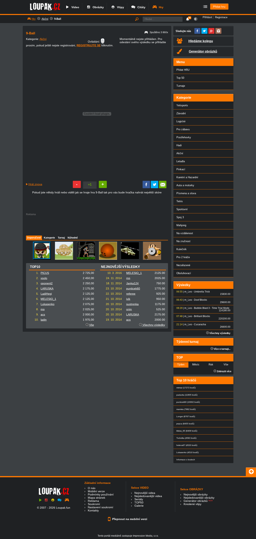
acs (43, 314)
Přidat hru (219, 6)
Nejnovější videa (144, 492)
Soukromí (94, 504)
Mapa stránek (96, 497)
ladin (44, 319)
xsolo (44, 278)
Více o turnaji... (221, 349)
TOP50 (138, 502)
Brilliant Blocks (202, 316)
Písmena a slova (186, 193)
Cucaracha (200, 324)
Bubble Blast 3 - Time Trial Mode (211, 308)
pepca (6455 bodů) (185, 424)
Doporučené (34, 238)
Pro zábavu (183, 129)
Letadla (180, 161)
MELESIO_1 (48, 298)
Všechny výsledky (153, 324)
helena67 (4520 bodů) (186, 445)
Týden (180, 364)
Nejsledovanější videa (148, 496)
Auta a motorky (185, 185)
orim (129, 309)
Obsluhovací (183, 273)
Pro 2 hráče (183, 257)
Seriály (138, 499)
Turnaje (180, 85)
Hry (160, 7)
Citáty (140, 7)
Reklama (93, 500)
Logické (180, 121)
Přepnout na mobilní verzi (129, 519)
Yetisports (182, 105)
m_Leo (188, 291)
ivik (128, 298)
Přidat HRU (182, 69)
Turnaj (61, 238)
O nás (91, 488)
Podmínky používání (101, 494)
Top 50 (180, 77)
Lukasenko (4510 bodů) (187, 452)
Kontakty (93, 510)
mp (43, 309)
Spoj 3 (180, 217)
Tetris (179, 201)
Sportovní (182, 209)
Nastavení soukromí (100, 507)
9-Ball (57, 18)
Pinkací (180, 169)
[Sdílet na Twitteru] (154, 187)
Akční (45, 18)
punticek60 (133, 288)
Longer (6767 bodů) (185, 416)
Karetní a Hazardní (187, 177)
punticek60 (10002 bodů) (188, 402)
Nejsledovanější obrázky (199, 497)
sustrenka (132, 304)
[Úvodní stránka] (45, 11)
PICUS (45, 272)
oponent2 (47, 283)
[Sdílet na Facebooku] (146, 187)
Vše (91, 324)
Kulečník (181, 249)
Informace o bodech (185, 459)
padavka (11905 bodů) (186, 395)
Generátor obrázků (196, 500)
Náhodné (73, 238)
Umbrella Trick (202, 291)
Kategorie (49, 238)
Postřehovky (183, 137)
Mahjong (181, 225)
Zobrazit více (223, 371)
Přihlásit (207, 17)
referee (130, 293)
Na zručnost (183, 241)
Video (74, 7)
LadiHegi (46, 293)
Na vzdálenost (184, 233)
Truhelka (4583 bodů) (186, 438)
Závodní (181, 113)
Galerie (139, 505)
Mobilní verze (96, 491)
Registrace (221, 17)
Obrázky (97, 7)
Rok (211, 364)
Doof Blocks (200, 300)
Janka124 (132, 283)
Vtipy (119, 7)
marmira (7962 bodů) (186, 409)
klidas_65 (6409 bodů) (186, 431)
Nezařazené (183, 265)
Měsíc (195, 364)
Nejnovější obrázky (196, 494)
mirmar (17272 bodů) (186, 388)
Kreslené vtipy (192, 504)
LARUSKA (47, 288)
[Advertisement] (97, 225)
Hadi (179, 145)
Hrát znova (35, 184)
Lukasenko (47, 304)
